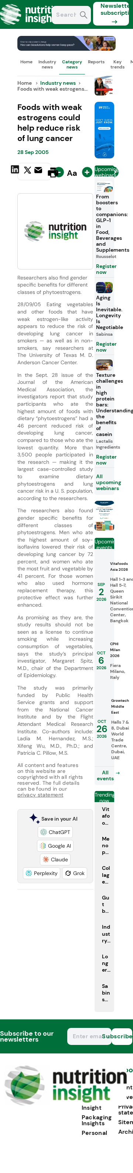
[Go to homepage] (65, 1103)
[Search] (84, 15)
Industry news (47, 64)
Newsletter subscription (114, 9)
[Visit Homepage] (32, 26)
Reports (96, 61)
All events (105, 775)
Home (26, 61)
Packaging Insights (97, 1120)
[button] (55, 832)
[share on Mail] (39, 171)
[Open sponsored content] (66, 48)
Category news (72, 64)
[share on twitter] (27, 172)
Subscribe (122, 1036)
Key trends (117, 64)
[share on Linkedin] (16, 172)
